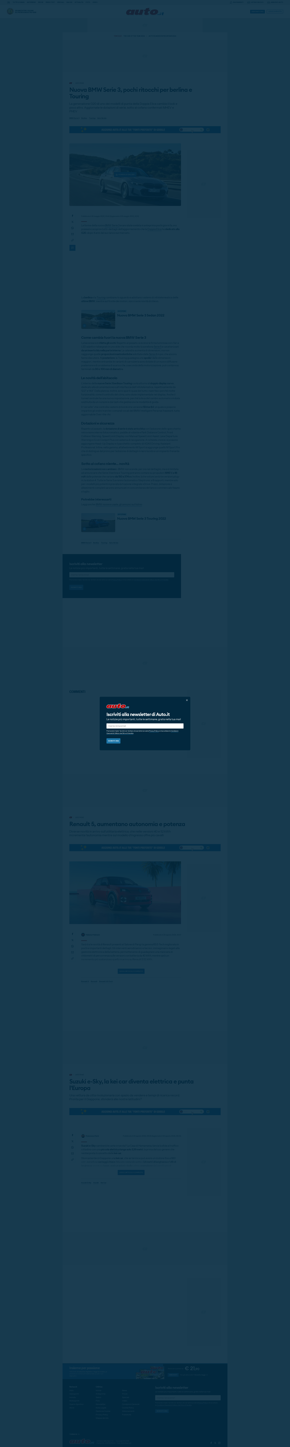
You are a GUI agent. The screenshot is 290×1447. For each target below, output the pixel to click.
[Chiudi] (187, 700)
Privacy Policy (154, 731)
